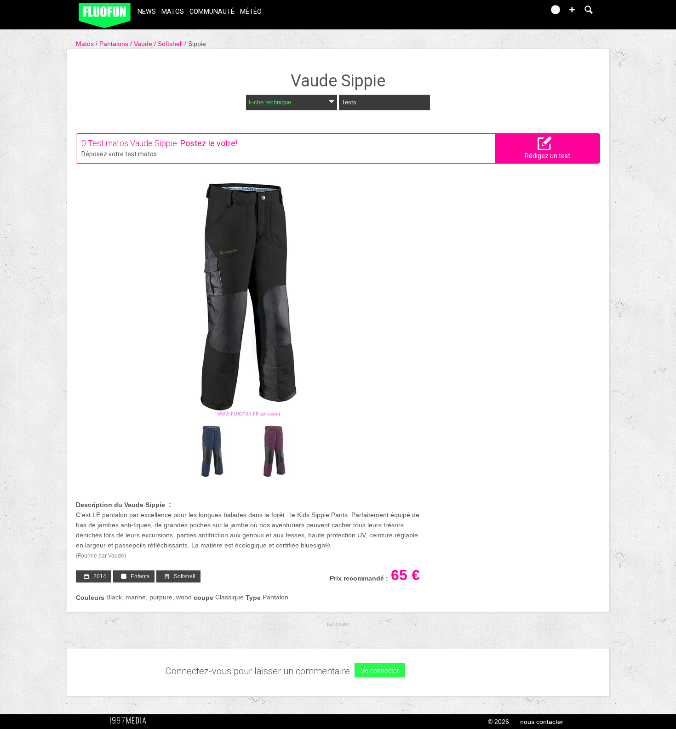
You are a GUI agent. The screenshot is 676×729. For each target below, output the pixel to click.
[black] (248, 299)
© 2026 (498, 721)
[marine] (212, 452)
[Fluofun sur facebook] (518, 12)
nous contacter (541, 721)
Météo (251, 12)
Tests (349, 102)
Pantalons (114, 43)
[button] (572, 10)
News (146, 12)
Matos (172, 12)
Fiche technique (270, 102)
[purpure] (274, 452)
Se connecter (380, 670)
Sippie (197, 43)
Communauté (212, 12)
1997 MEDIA (130, 720)
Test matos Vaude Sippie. (133, 143)
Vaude (144, 43)
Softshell (171, 43)
